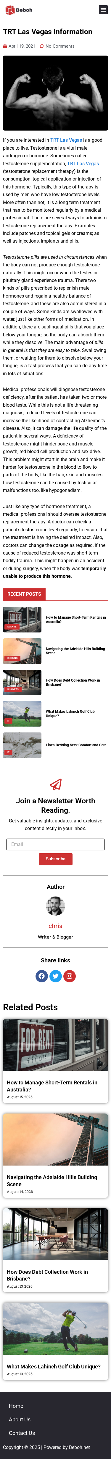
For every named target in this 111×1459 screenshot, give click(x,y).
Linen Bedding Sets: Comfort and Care (76, 745)
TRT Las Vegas (66, 140)
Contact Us (22, 1433)
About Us (19, 1419)
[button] (103, 9)
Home (16, 1406)
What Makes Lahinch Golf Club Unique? (54, 1366)
